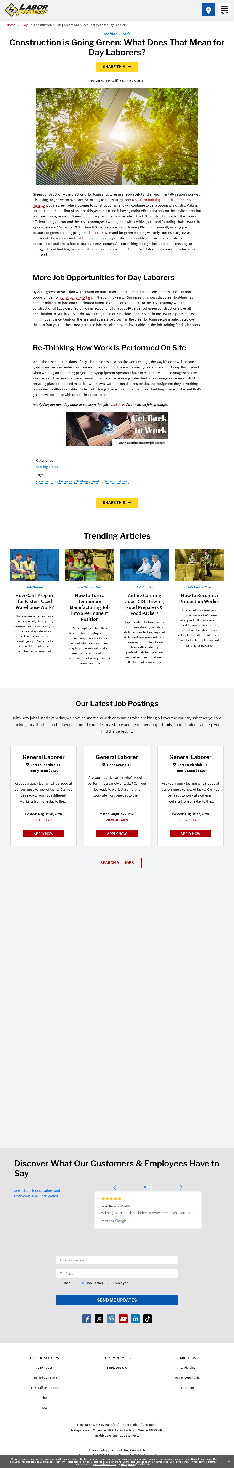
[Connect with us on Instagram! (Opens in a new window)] (111, 1318)
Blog (24, 25)
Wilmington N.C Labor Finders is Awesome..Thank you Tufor (148, 1213)
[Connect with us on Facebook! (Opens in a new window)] (86, 1318)
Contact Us (137, 1450)
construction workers (76, 297)
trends (96, 481)
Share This (114, 67)
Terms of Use (119, 1450)
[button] (114, 1187)
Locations (187, 1388)
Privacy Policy (128, 1464)
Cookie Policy (98, 1461)
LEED (99, 232)
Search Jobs (44, 1367)
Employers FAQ (117, 1367)
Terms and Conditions (104, 1464)
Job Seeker (94, 1282)
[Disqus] (117, 952)
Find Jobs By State (44, 1377)
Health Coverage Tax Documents (117, 1436)
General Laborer (116, 481)
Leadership (187, 1367)
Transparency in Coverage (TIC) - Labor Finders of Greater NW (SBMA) (117, 1430)
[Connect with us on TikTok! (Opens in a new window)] (147, 1318)
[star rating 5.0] (148, 1198)
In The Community (188, 1377)
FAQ (44, 1408)
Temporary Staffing (73, 481)
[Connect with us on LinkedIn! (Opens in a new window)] (135, 1318)
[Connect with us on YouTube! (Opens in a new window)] (123, 1318)
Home (11, 25)
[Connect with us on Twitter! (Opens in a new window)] (99, 1318)
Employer (120, 1282)
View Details (43, 820)
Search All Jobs (117, 863)
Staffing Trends (117, 34)
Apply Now (43, 834)
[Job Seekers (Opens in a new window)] (117, 429)
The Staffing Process (44, 1388)
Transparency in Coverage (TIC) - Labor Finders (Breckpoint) (117, 1425)
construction (46, 481)
